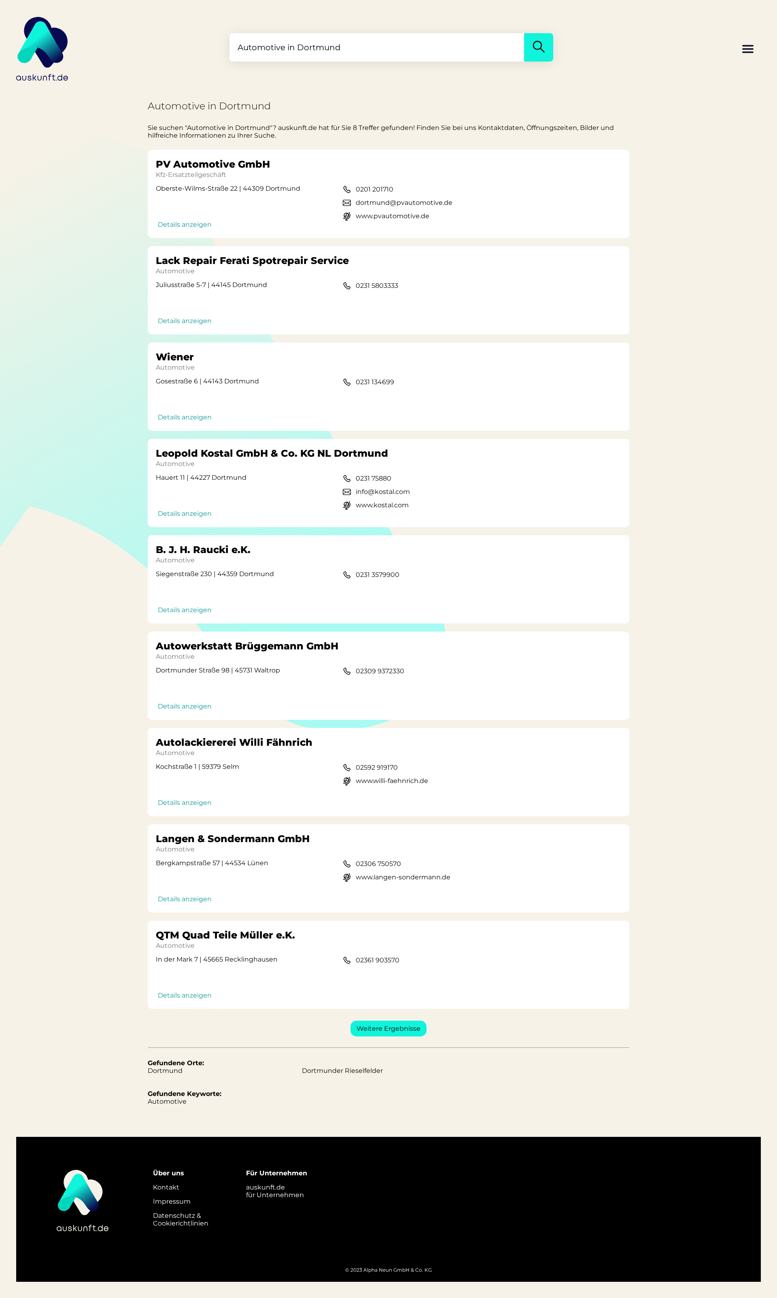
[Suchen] (538, 47)
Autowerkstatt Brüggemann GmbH (247, 646)
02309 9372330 (380, 671)
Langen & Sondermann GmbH (233, 839)
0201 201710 (374, 189)
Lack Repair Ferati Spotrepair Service (252, 260)
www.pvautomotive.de (392, 216)
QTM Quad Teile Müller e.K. (225, 935)
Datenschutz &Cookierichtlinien (180, 1219)
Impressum (172, 1201)
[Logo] (42, 47)
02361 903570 (377, 960)
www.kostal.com (382, 505)
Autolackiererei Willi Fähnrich (234, 742)
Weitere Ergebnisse (388, 1028)
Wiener (175, 357)
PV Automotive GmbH (213, 164)
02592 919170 (377, 767)
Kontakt (166, 1187)
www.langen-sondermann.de (403, 877)
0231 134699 (375, 382)
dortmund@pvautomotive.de (404, 202)
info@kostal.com (383, 492)
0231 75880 (373, 478)
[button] (747, 50)
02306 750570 (378, 864)
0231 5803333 (377, 285)
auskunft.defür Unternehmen (275, 1191)
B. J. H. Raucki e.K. (203, 549)
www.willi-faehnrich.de (392, 781)
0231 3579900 (377, 575)
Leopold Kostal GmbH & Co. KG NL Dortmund (272, 453)
